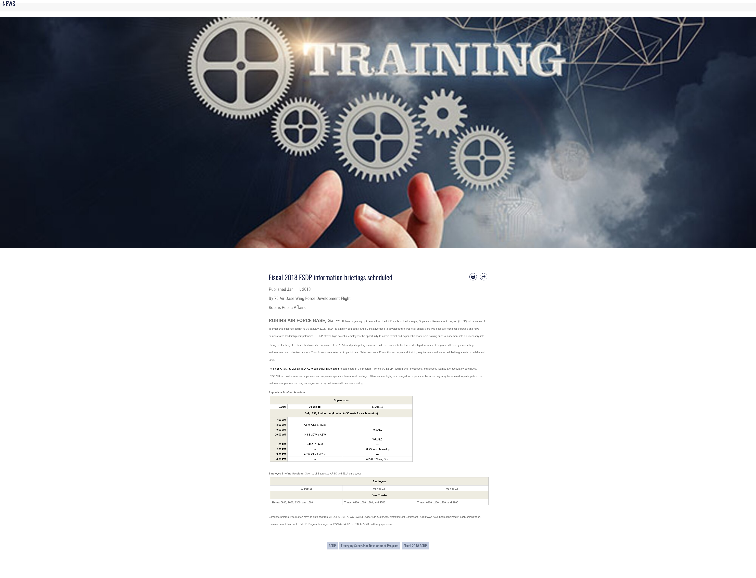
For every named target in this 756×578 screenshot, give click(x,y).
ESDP (332, 545)
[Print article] (473, 277)
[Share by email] (483, 277)
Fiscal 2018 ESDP (415, 545)
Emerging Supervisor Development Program (369, 545)
